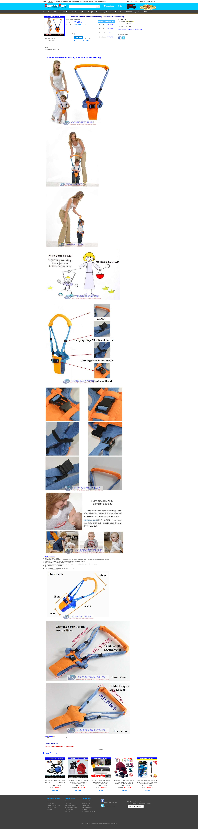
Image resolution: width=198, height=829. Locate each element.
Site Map (49, 809)
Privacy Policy (86, 805)
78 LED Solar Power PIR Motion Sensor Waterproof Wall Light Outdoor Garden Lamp (101, 782)
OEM (53, 40)
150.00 (105, 786)
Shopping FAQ (86, 809)
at (84, 25)
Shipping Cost (122, 19)
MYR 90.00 (58, 787)
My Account (134, 1)
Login (127, 1)
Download (67, 811)
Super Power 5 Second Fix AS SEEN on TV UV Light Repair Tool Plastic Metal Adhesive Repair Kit (147, 782)
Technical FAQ (69, 809)
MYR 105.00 (81, 787)
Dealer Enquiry (151, 1)
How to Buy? (87, 38)
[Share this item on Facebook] (120, 39)
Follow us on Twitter (109, 807)
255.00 (59, 786)
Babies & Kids (86, 12)
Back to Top (101, 749)
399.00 (128, 786)
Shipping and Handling (88, 811)
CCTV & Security (131, 12)
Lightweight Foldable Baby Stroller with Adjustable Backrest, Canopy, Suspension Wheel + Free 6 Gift (124, 782)
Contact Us (142, 1)
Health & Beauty (56, 12)
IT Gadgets (46, 12)
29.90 (151, 786)
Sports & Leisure (108, 12)
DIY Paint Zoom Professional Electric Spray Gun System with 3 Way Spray (55, 781)
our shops (85, 25)
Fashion (140, 12)
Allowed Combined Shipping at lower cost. (130, 30)
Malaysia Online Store (111, 823)
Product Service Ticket (71, 807)
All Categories (148, 12)
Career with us (51, 807)
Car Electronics (119, 12)
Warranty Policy (86, 803)
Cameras (78, 12)
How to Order (68, 803)
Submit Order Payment (71, 805)
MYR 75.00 (104, 787)
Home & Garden (97, 12)
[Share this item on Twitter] (123, 39)
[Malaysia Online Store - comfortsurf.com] (55, 6)
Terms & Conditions (87, 801)
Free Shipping (130, 21)
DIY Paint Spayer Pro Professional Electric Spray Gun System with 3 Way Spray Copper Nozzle (78, 782)
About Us (50, 801)
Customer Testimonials (53, 805)
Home (44, 1)
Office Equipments (67, 12)
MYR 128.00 (127, 787)
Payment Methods (87, 807)
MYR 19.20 (150, 787)
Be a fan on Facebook (110, 802)
